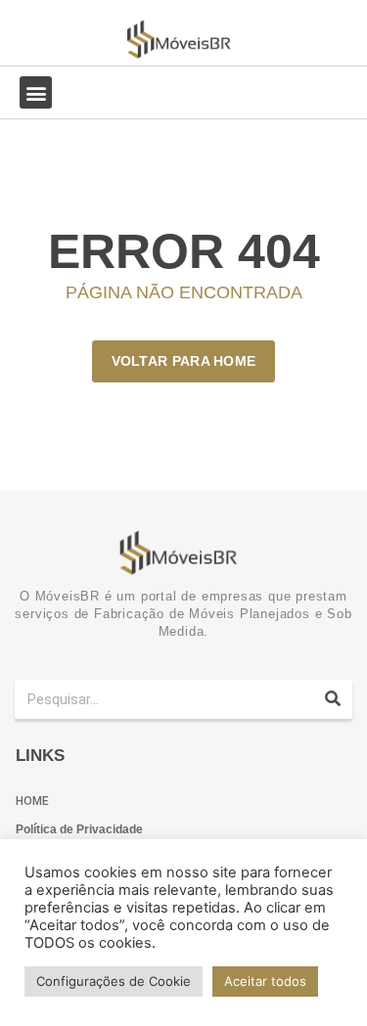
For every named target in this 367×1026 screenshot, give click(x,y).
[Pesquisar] (332, 699)
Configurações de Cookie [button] (113, 981)
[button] (36, 92)
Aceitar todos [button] (265, 981)
